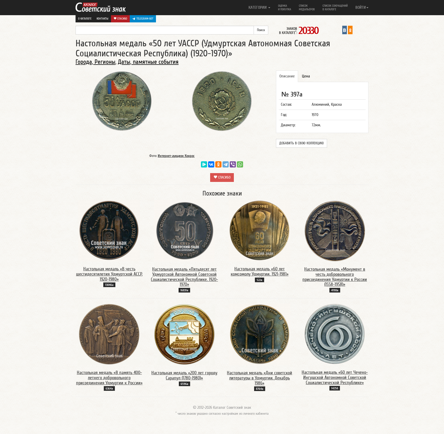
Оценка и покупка (284, 7)
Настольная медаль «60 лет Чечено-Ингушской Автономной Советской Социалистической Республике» (335, 377)
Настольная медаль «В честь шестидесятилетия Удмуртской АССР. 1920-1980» (109, 274)
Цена (306, 76)
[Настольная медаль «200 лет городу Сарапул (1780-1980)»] (184, 334)
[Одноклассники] (218, 164)
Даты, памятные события (148, 61)
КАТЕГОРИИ (258, 7)
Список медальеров (307, 7)
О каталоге (84, 18)
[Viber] (233, 164)
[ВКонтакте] (211, 164)
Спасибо (121, 18)
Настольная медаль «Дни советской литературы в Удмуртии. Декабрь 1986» (259, 378)
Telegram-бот (144, 18)
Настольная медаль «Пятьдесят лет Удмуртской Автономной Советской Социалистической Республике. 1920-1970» (184, 277)
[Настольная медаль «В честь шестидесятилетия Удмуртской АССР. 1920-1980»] (109, 230)
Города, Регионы (95, 61)
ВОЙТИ (360, 7)
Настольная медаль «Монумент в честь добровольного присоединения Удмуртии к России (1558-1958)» (334, 277)
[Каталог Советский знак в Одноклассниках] (350, 30)
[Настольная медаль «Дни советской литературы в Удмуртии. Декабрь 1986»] (259, 334)
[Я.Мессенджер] (204, 164)
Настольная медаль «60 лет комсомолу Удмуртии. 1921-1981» (260, 271)
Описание (287, 76)
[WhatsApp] (240, 164)
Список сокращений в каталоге (335, 7)
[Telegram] (226, 164)
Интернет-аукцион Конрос (176, 156)
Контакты (102, 18)
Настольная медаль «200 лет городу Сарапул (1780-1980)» (184, 375)
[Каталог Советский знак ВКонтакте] (344, 30)
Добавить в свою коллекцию (301, 143)
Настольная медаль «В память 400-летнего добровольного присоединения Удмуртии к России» (109, 378)
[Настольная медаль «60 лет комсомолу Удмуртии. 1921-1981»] (259, 230)
